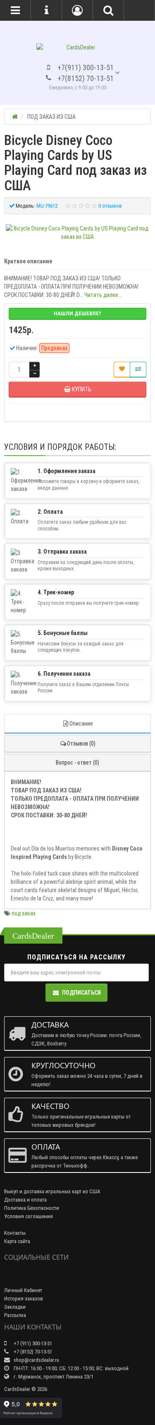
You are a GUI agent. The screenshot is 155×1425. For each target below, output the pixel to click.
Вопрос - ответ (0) (77, 762)
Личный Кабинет (23, 1290)
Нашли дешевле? (77, 313)
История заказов (23, 1298)
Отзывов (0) (81, 743)
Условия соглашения (28, 1216)
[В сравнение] (138, 370)
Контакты (15, 1233)
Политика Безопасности (31, 1208)
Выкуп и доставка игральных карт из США (52, 1191)
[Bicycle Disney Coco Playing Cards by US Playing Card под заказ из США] (77, 233)
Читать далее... (103, 295)
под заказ (24, 913)
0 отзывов (110, 206)
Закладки (15, 1307)
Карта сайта (17, 1241)
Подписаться (81, 992)
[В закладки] (122, 370)
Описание (81, 723)
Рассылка (15, 1315)
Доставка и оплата (25, 1200)
